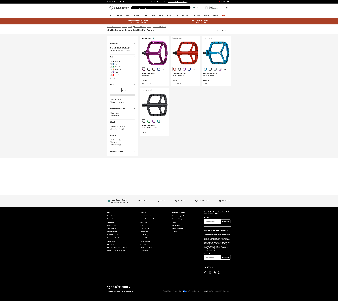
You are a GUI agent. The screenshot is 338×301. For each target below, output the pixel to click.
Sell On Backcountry (146, 241)
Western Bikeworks (178, 228)
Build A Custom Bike (113, 235)
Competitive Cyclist (178, 216)
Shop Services (144, 231)
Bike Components (127, 27)
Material (113, 135)
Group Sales (111, 241)
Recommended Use (117, 109)
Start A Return (111, 228)
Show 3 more (114, 78)
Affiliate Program (145, 235)
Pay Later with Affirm (114, 238)
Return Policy (111, 225)
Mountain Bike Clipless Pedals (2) (120, 50)
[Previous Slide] (126, 1)
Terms (205, 250)
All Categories (144, 250)
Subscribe (225, 221)
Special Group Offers (146, 247)
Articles (142, 225)
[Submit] (132, 7)
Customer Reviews (117, 151)
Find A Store (111, 219)
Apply (122, 95)
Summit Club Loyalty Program (149, 219)
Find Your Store (226, 2)
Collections (143, 244)
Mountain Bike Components (142, 27)
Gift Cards (110, 244)
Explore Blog (144, 222)
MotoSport (175, 222)
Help (108, 212)
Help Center (111, 216)
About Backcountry (145, 216)
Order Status (111, 222)
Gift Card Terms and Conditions (117, 247)
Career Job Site (144, 228)
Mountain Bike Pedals (159, 27)
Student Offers (144, 238)
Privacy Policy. (211, 250)
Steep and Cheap (177, 219)
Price (112, 85)
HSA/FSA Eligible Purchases (116, 250)
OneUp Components (113, 27)
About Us (143, 212)
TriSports (175, 231)
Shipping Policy (112, 231)
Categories (114, 43)
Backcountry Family (178, 212)
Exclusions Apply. (208, 239)
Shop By (113, 122)
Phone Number (209, 254)
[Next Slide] (212, 1)
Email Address (209, 218)
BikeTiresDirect (176, 225)
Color (112, 57)
